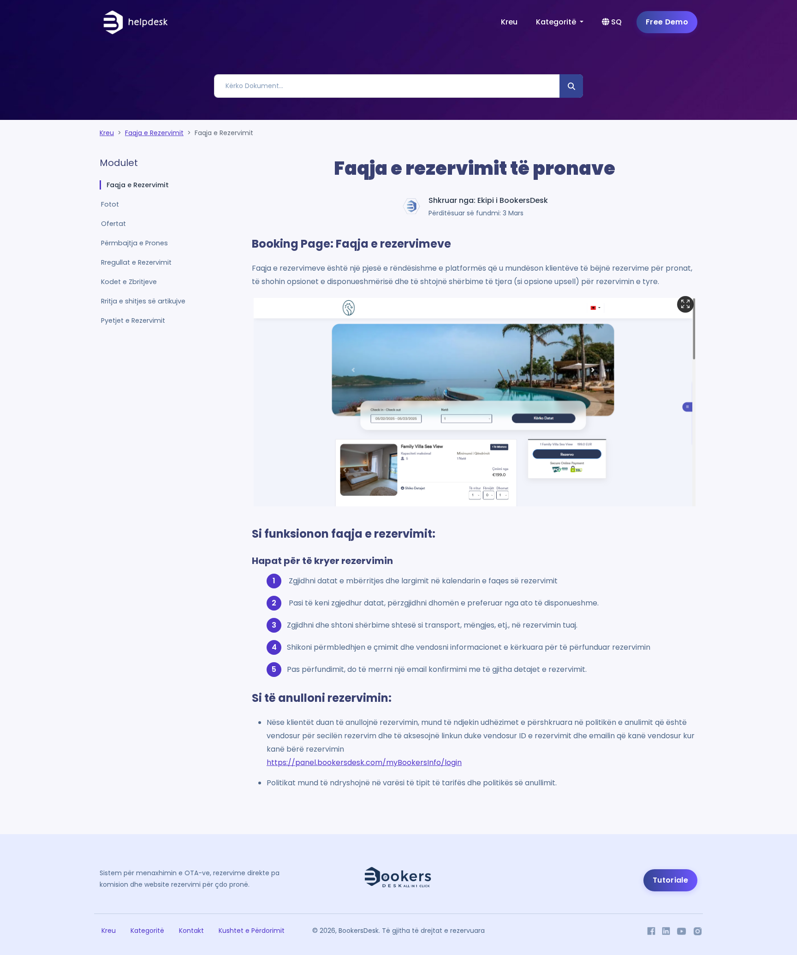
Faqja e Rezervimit (154, 132)
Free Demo (667, 22)
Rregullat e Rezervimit (136, 262)
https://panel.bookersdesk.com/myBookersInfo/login (364, 762)
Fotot (110, 204)
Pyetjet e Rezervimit (133, 320)
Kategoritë (147, 930)
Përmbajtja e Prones (134, 243)
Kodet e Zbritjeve (129, 281)
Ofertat (113, 223)
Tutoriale (670, 880)
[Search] (571, 86)
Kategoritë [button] (557, 22)
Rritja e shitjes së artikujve (143, 301)
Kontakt (191, 930)
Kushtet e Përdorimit (252, 930)
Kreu (509, 22)
